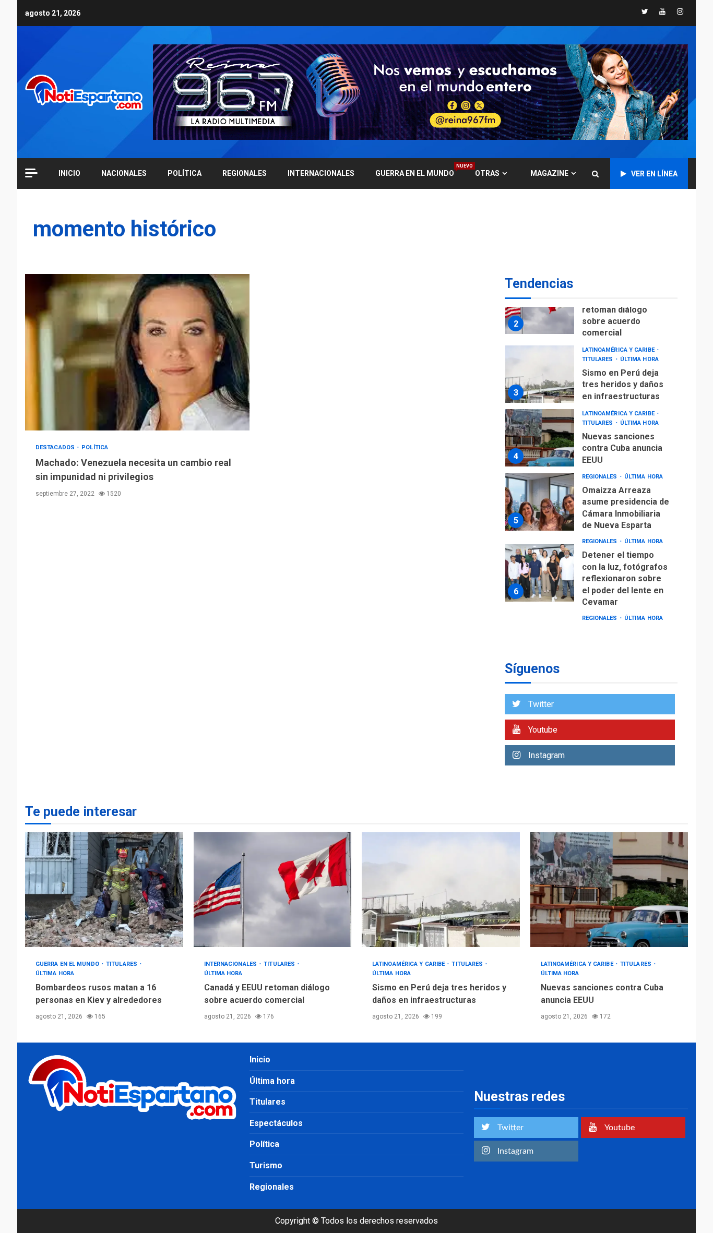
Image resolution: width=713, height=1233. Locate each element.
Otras (487, 173)
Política (184, 173)
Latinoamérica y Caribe (619, 350)
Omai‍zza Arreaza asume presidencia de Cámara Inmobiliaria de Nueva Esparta (539, 502)
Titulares (598, 359)
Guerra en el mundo (414, 173)
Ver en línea (654, 174)
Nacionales (124, 173)
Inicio (259, 1059)
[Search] (595, 174)
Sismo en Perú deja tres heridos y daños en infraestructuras (539, 374)
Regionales (244, 173)
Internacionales (321, 173)
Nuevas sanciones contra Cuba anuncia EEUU (539, 437)
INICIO (69, 173)
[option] (591, 307)
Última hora (639, 359)
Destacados (55, 447)
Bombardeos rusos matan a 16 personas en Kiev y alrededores (104, 889)
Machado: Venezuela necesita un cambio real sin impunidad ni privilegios (137, 352)
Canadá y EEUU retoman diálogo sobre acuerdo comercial (273, 889)
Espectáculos (276, 1123)
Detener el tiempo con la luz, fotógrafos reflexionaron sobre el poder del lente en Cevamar (539, 573)
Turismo (265, 1165)
